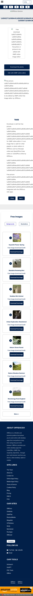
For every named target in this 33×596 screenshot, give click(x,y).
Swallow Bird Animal (16, 296)
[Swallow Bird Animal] (17, 293)
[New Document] (16, 7)
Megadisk (10, 520)
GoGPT (9, 567)
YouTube (11, 550)
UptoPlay (9, 514)
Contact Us (10, 475)
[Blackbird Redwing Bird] (17, 267)
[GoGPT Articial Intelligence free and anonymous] (5, 7)
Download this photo (17, 67)
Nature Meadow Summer (16, 373)
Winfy (8, 526)
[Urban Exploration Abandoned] (17, 318)
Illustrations (24, 224)
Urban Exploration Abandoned (16, 322)
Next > (21, 198)
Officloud (9, 535)
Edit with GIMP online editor (17, 73)
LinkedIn (20, 550)
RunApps (9, 532)
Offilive (9, 573)
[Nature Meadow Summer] (17, 370)
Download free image (16, 252)
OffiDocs (9, 508)
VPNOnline (10, 523)
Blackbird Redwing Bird (16, 270)
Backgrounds (10, 224)
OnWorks (9, 511)
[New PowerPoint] (27, 7)
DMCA (9, 496)
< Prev (12, 198)
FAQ (8, 499)
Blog (8, 490)
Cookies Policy (11, 487)
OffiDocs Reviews (13, 582)
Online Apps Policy (12, 478)
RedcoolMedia (11, 517)
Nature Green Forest (16, 347)
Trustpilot (11, 541)
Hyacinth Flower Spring (16, 245)
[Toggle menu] (2, 1)
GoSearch (10, 564)
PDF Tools (10, 570)
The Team (10, 470)
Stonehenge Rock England (16, 399)
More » (16, 414)
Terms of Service (12, 484)
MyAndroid (10, 529)
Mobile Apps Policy (12, 481)
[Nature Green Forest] (17, 344)
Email (10, 553)
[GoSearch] (11, 7)
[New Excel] (22, 7)
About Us (9, 473)
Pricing (9, 493)
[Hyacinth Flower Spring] (17, 241)
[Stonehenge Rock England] (17, 395)
